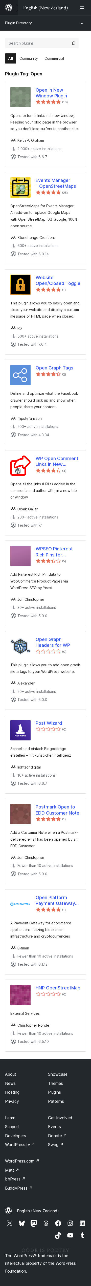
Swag (55, 1144)
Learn (10, 1117)
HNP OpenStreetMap (58, 987)
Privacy (12, 1101)
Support (12, 1126)
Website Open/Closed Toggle (58, 280)
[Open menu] (83, 7)
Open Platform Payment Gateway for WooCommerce (56, 900)
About (10, 1074)
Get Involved (60, 1117)
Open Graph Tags (54, 367)
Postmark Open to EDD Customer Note (57, 809)
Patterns (56, 1101)
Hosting (12, 1092)
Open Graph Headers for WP (53, 642)
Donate (57, 1135)
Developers (15, 1135)
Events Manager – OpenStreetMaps (56, 183)
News (10, 1083)
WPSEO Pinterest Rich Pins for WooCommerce (54, 552)
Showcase (57, 1074)
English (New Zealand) (38, 1210)
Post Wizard (49, 723)
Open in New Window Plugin (51, 92)
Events (54, 1126)
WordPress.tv (20, 1144)
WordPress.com (22, 1161)
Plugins (54, 1092)
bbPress (15, 1178)
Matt (12, 1170)
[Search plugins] (74, 43)
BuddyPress (19, 1188)
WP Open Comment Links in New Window (57, 461)
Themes (55, 1083)
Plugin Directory (18, 23)
